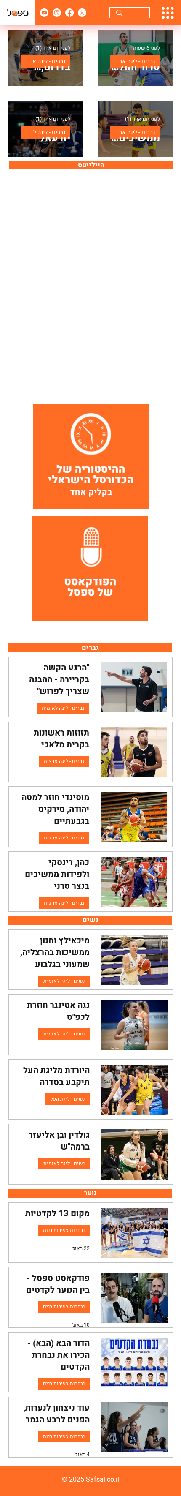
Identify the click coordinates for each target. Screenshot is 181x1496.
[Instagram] (57, 12)
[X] (82, 12)
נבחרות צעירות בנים (64, 1307)
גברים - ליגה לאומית (43, 132)
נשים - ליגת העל (68, 1099)
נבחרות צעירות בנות (64, 1230)
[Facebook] (69, 12)
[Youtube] (44, 12)
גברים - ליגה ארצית (132, 61)
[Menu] (167, 12)
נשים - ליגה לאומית (64, 981)
